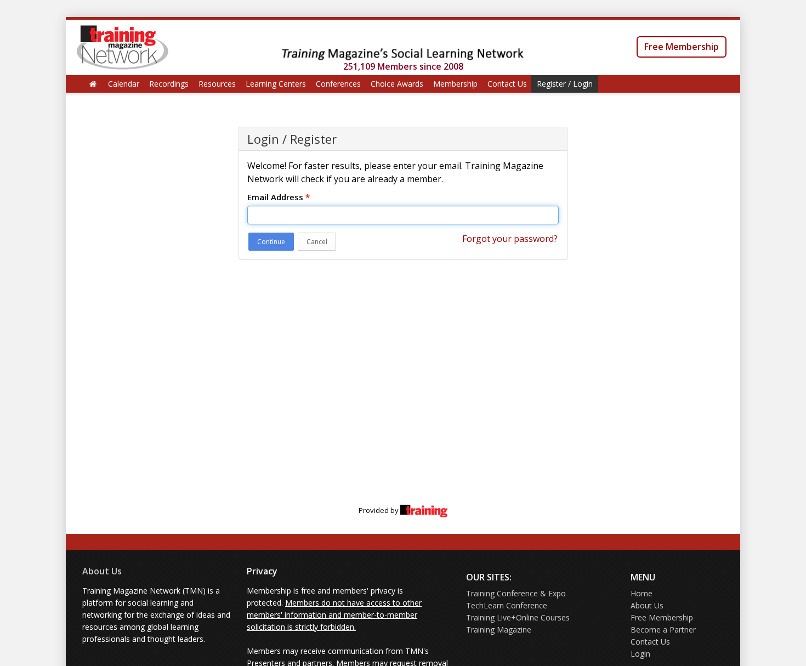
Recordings (169, 83)
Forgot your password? (510, 239)
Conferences (338, 83)
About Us (102, 571)
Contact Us (507, 83)
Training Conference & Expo (516, 593)
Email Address (278, 196)
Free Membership (681, 47)
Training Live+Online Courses (518, 617)
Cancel (316, 241)
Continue (271, 241)
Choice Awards (397, 83)
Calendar (123, 83)
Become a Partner (663, 629)
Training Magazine (498, 629)
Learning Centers (276, 83)
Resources (217, 83)
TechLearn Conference (506, 605)
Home (641, 593)
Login (640, 653)
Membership (455, 83)
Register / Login (565, 83)
